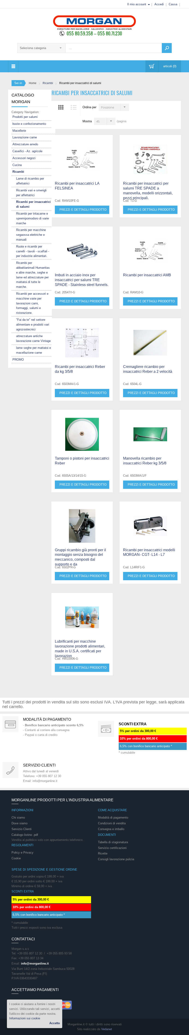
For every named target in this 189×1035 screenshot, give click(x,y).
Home (32, 83)
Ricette (102, 853)
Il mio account (136, 4)
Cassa (173, 4)
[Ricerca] (167, 48)
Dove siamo (19, 823)
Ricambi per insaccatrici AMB (147, 275)
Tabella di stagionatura (113, 842)
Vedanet (106, 1029)
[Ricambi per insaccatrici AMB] (82, 155)
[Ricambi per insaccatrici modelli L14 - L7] (150, 522)
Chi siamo (18, 817)
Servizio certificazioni (112, 848)
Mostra (87, 121)
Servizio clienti (39, 765)
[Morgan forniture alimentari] (94, 25)
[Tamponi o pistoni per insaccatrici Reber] (82, 430)
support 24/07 (10, 770)
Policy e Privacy (22, 852)
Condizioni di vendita (112, 823)
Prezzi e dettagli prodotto (82, 209)
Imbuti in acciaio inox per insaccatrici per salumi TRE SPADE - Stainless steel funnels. (81, 280)
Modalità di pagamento (47, 719)
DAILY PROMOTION (106, 729)
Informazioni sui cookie (24, 1018)
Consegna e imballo (111, 829)
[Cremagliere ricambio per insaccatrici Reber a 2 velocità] (150, 338)
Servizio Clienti (22, 829)
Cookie (16, 858)
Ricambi (48, 83)
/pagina (121, 121)
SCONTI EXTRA (133, 724)
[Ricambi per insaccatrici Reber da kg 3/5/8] (82, 338)
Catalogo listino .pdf (25, 835)
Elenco (74, 107)
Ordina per (89, 107)
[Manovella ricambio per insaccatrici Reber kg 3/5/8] (150, 430)
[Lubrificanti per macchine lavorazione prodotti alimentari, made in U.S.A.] (82, 613)
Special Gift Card (10, 724)
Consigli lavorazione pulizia (116, 859)
